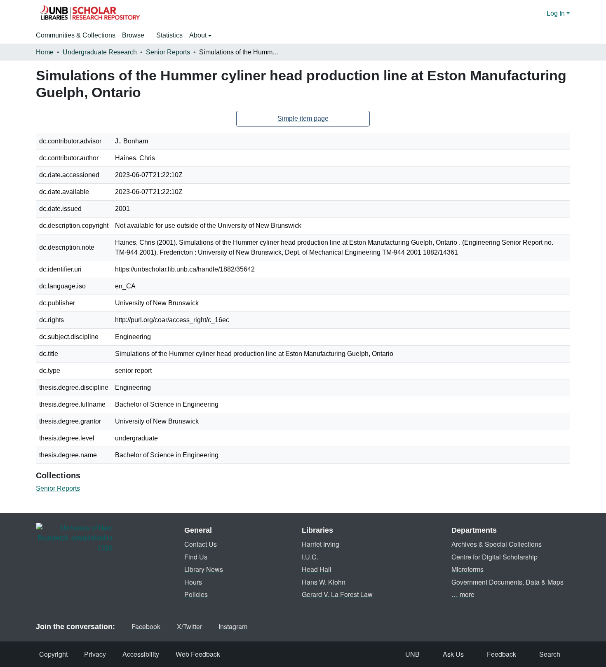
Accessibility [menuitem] (140, 654)
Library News (203, 569)
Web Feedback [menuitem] (198, 654)
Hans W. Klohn (323, 582)
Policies (196, 594)
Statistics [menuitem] (169, 35)
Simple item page (303, 118)
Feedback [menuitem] (501, 654)
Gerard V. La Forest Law (337, 594)
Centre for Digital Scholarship (494, 557)
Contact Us (200, 544)
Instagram (232, 626)
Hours (193, 582)
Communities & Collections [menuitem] (75, 35)
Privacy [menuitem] (95, 654)
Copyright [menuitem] (53, 654)
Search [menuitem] (549, 654)
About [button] (198, 35)
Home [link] (45, 52)
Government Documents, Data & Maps (507, 582)
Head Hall (316, 569)
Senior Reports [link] (168, 52)
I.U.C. (310, 557)
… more (462, 594)
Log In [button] (556, 13)
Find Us (195, 557)
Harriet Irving (320, 544)
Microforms (467, 569)
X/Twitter (189, 626)
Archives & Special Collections (496, 544)
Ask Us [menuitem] (453, 654)
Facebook (146, 626)
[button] (89, 13)
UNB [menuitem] (412, 654)
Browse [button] (133, 35)
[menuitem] (136, 35)
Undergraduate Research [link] (100, 52)
